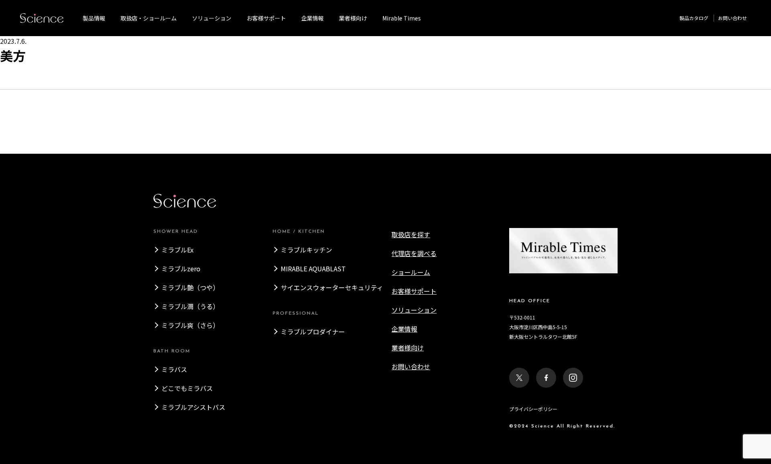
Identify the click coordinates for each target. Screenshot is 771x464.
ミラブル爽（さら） (190, 325)
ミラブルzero (180, 268)
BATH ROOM (171, 351)
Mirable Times (401, 18)
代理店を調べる (414, 253)
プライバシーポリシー (533, 408)
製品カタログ (693, 17)
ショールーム (411, 272)
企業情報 (312, 18)
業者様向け (408, 347)
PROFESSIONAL (296, 313)
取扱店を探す (411, 234)
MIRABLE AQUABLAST (313, 268)
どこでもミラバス (187, 388)
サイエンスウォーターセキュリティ (332, 287)
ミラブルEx (177, 249)
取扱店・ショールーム (148, 18)
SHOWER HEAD (175, 231)
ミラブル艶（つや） (190, 287)
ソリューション (211, 18)
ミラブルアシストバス (193, 407)
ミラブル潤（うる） (190, 306)
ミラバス (174, 369)
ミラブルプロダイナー (313, 331)
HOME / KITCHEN (299, 231)
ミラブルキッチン (306, 249)
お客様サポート (266, 18)
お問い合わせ (732, 17)
